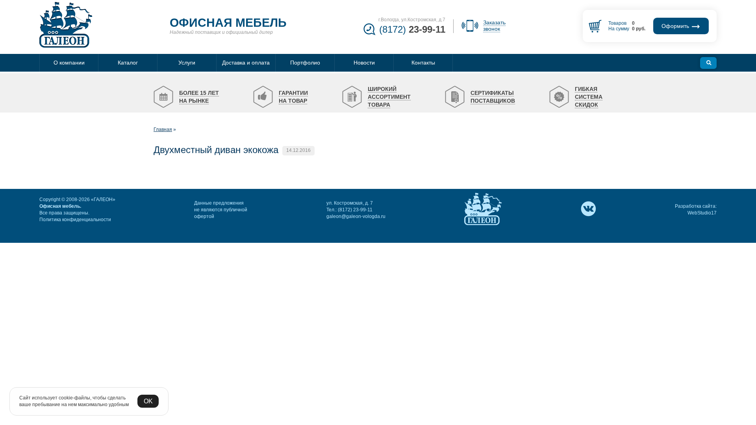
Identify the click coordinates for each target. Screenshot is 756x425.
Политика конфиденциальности (75, 219)
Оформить (676, 26)
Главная (163, 129)
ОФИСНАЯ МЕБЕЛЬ (228, 22)
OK (148, 401)
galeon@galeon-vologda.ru (355, 216)
